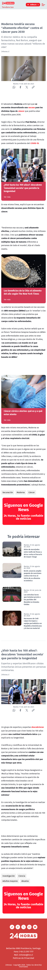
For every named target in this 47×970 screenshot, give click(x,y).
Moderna (21, 492)
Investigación (9, 875)
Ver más (7, 197)
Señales (33, 4)
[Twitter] (26, 87)
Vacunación (8, 492)
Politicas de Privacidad (23, 958)
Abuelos (25, 881)
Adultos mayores (10, 881)
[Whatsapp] (14, 87)
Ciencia (21, 875)
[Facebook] (20, 87)
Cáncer (31, 492)
